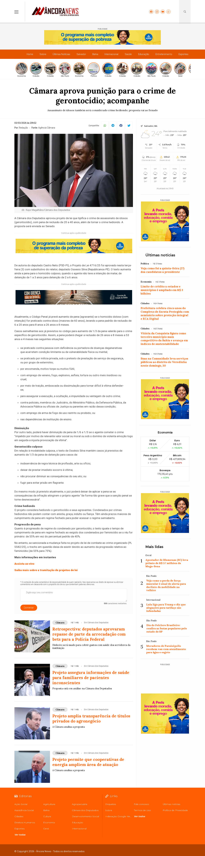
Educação (143, 54)
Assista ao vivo (24, 563)
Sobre (43, 54)
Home (30, 54)
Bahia (95, 54)
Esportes (183, 54)
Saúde (128, 54)
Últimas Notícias (61, 54)
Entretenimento (164, 54)
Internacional (111, 54)
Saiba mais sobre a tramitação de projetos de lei (46, 570)
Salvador (81, 54)
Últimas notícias (160, 255)
